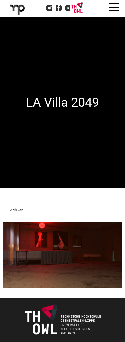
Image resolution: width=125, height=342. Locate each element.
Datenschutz (37, 34)
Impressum (35, 25)
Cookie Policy (38, 42)
